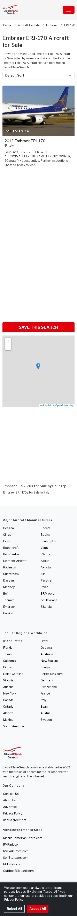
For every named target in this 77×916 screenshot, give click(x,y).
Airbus (45, 560)
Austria (46, 713)
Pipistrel (46, 580)
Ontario (8, 706)
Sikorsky (47, 606)
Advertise (10, 807)
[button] (38, 366)
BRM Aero (48, 593)
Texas (7, 654)
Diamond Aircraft (15, 560)
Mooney (9, 587)
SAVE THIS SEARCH (38, 327)
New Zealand (50, 660)
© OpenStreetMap (63, 405)
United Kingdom (52, 673)
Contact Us (11, 793)
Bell (5, 593)
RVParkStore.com (16, 851)
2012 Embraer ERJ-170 (25, 141)
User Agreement (14, 820)
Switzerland (49, 687)
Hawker (8, 613)
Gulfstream (11, 574)
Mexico (8, 719)
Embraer (9, 606)
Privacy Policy (12, 813)
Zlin (43, 574)
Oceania (46, 647)
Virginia (8, 680)
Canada (8, 700)
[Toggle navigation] (69, 10)
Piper (6, 541)
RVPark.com (12, 844)
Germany (47, 680)
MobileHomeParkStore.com (22, 838)
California (9, 660)
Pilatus (45, 554)
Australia (47, 654)
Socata (46, 528)
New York (9, 693)
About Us (9, 800)
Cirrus (7, 534)
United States (12, 641)
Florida (8, 647)
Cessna (8, 528)
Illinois (7, 667)
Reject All (14, 909)
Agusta (46, 567)
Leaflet (47, 405)
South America (13, 726)
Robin (44, 587)
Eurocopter (48, 541)
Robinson (9, 567)
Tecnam (8, 600)
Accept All (37, 909)
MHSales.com (13, 864)
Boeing (46, 534)
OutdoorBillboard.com (18, 870)
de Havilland (49, 600)
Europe (46, 667)
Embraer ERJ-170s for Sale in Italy (26, 492)
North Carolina (13, 673)
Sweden (46, 719)
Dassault (9, 580)
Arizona (8, 687)
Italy (44, 700)
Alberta (8, 713)
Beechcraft (11, 547)
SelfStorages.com (16, 857)
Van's (44, 547)
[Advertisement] (38, 279)
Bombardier (11, 554)
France (45, 693)
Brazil (44, 641)
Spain (44, 706)
